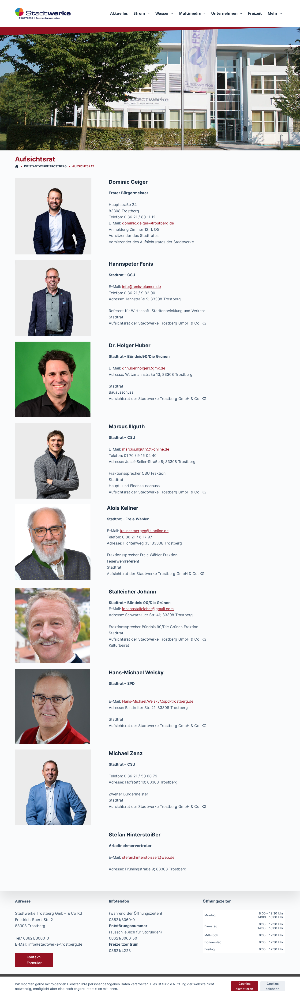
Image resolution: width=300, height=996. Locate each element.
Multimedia (190, 13)
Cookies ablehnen (272, 986)
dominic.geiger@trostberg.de (148, 223)
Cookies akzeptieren (244, 986)
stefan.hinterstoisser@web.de (148, 857)
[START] (17, 166)
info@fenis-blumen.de (141, 286)
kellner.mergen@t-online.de (144, 530)
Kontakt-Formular (34, 960)
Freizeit (255, 13)
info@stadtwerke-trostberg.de (55, 944)
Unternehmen (224, 13)
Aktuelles (119, 13)
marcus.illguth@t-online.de (145, 449)
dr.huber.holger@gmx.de (143, 368)
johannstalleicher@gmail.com (148, 608)
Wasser (162, 13)
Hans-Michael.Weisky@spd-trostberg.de (157, 701)
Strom (139, 13)
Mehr (273, 13)
